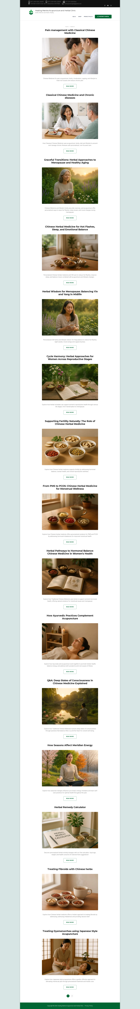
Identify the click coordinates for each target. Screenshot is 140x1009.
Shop (79, 16)
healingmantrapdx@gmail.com (72, 3)
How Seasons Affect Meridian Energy (70, 745)
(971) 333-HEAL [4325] (54, 1)
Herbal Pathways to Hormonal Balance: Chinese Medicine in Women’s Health (70, 552)
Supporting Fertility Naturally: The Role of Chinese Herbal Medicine (70, 422)
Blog (74, 16)
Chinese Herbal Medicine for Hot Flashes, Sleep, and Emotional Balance (70, 228)
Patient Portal (104, 16)
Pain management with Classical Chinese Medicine (70, 31)
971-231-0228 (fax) (71, 1)
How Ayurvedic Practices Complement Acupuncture (70, 617)
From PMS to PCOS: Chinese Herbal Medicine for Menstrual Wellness (70, 487)
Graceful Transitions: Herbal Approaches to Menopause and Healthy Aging (70, 161)
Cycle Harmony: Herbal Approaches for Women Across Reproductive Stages (70, 358)
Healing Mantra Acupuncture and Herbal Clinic (55, 10)
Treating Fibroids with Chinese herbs (70, 869)
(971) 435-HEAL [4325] (37, 1)
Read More (70, 86)
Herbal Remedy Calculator (70, 807)
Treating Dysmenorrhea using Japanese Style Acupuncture (70, 932)
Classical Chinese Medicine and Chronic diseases (70, 96)
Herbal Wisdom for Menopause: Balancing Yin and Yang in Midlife (70, 293)
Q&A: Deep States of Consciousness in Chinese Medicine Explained (70, 682)
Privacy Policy (88, 16)
